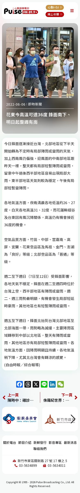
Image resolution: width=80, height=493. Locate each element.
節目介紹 (24, 442)
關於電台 (9, 442)
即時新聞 (35, 104)
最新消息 (70, 442)
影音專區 (55, 442)
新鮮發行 (40, 442)
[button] (73, 419)
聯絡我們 (40, 448)
